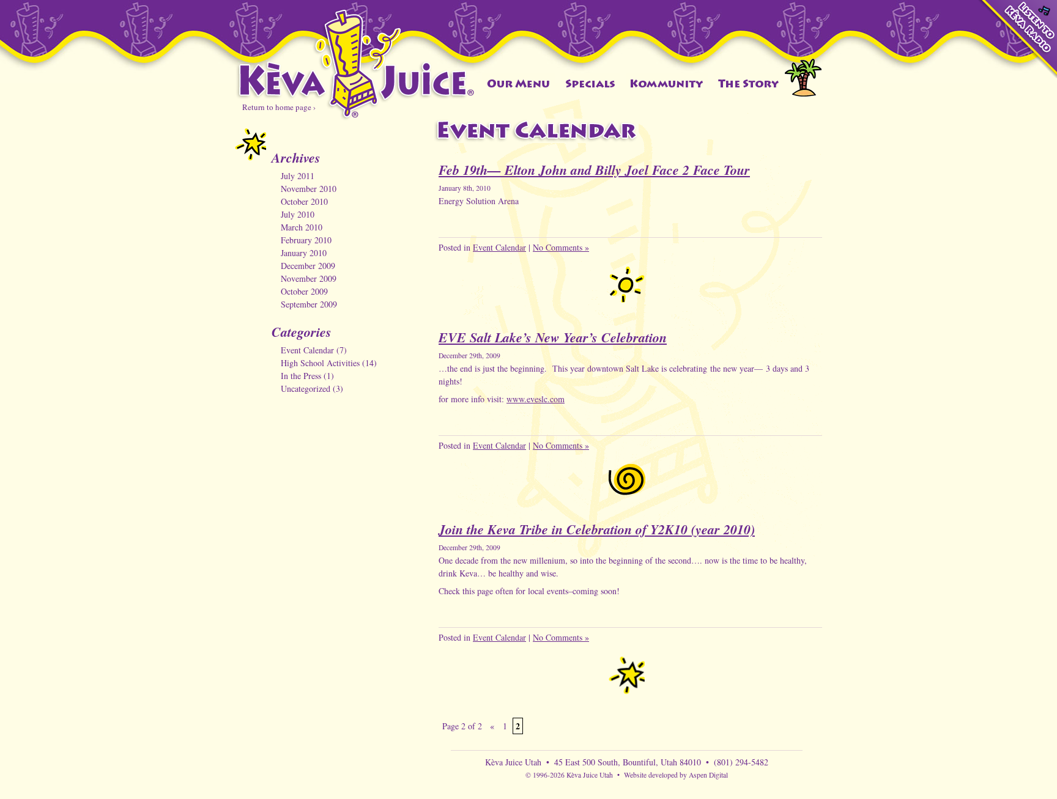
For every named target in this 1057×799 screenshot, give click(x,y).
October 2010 (304, 201)
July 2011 (297, 176)
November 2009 (308, 278)
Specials (590, 83)
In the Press (301, 375)
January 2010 (304, 253)
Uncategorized (305, 388)
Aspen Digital (708, 774)
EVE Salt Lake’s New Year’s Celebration (553, 337)
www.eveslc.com (535, 399)
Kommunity (667, 83)
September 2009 (309, 304)
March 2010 (301, 227)
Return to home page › (279, 106)
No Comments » (561, 247)
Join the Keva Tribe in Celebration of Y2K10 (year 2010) (597, 529)
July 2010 (297, 214)
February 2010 (306, 240)
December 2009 (308, 265)
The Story (749, 83)
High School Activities (320, 363)
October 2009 (304, 291)
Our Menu (518, 83)
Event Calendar (307, 350)
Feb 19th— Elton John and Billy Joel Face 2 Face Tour (594, 169)
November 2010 (308, 188)
